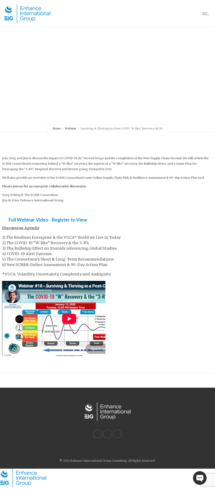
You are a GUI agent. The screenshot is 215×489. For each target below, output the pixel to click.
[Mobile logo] (23, 486)
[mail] (117, 434)
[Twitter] (107, 434)
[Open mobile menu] (206, 13)
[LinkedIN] (97, 434)
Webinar (70, 128)
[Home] (27, 22)
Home (57, 128)
